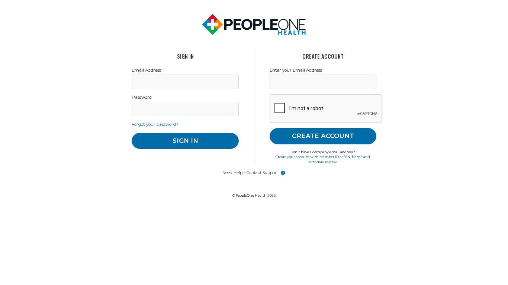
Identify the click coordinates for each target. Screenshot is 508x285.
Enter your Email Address (296, 70)
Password (142, 97)
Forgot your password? (155, 124)
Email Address (146, 70)
